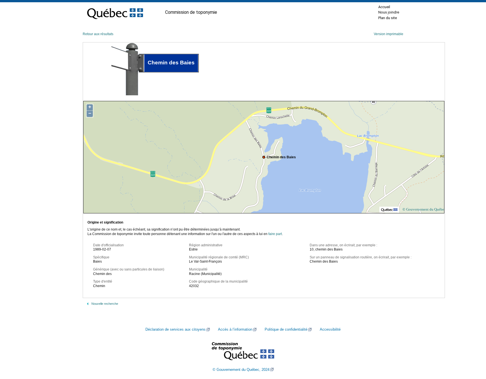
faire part (275, 234)
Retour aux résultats (98, 34)
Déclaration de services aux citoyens (175, 329)
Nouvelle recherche (104, 303)
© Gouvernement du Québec (424, 209)
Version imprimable (388, 34)
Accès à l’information (235, 329)
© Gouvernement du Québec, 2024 (241, 370)
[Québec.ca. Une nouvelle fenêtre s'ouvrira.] (115, 12)
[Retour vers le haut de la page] (472, 348)
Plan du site (387, 18)
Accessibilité (330, 329)
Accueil (384, 7)
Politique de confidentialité (286, 329)
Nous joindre (388, 12)
